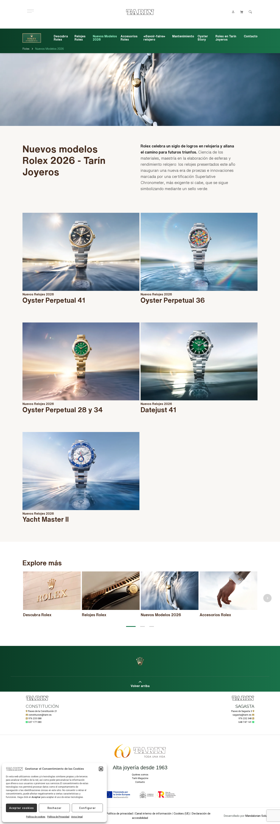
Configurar (87, 808)
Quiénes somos (140, 774)
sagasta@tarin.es (242, 715)
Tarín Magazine (140, 778)
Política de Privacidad (58, 816)
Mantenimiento (183, 36)
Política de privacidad (119, 813)
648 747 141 (245, 722)
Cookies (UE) (182, 813)
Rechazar (54, 808)
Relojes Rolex (80, 38)
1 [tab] (131, 626)
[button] (101, 769)
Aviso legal (77, 816)
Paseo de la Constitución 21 (42, 711)
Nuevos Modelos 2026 (105, 38)
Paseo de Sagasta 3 (241, 711)
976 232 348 (245, 718)
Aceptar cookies (21, 808)
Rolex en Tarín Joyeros (225, 38)
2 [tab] (142, 626)
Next (267, 598)
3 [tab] (151, 626)
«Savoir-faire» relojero (154, 38)
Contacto (251, 36)
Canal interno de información (153, 813)
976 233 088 (35, 718)
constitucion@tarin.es (40, 715)
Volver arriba (140, 685)
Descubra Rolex (61, 38)
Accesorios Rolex (129, 38)
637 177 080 (35, 722)
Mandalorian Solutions (259, 816)
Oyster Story (203, 38)
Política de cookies (35, 816)
